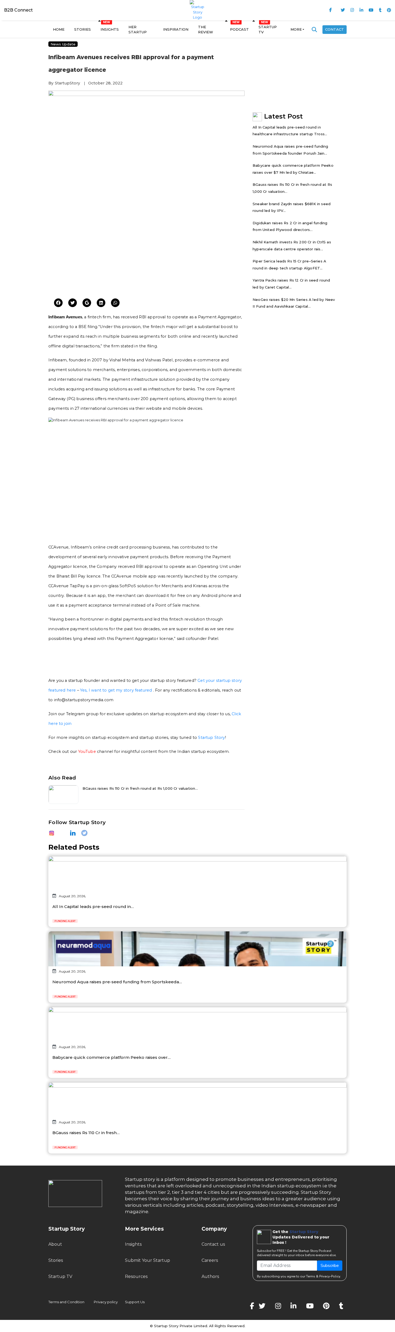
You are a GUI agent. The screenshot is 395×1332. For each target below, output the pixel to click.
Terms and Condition (66, 1302)
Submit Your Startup (147, 1260)
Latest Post (283, 116)
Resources (136, 1276)
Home (58, 29)
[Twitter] (58, 303)
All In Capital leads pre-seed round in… (93, 906)
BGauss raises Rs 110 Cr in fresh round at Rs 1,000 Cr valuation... (140, 788)
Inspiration (175, 29)
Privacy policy (106, 1302)
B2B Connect (18, 10)
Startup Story (211, 737)
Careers (210, 1260)
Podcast (239, 29)
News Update (63, 44)
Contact (334, 29)
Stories (82, 29)
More (296, 29)
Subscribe (330, 1266)
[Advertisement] (146, 253)
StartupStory (67, 83)
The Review (205, 29)
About (55, 1244)
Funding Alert (65, 921)
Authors (210, 1276)
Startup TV (267, 29)
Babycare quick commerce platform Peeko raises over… (111, 1057)
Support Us (132, 1302)
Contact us (213, 1244)
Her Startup (137, 29)
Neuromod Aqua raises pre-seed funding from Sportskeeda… (117, 981)
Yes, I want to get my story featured (116, 690)
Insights (109, 29)
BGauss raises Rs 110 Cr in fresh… (86, 1132)
